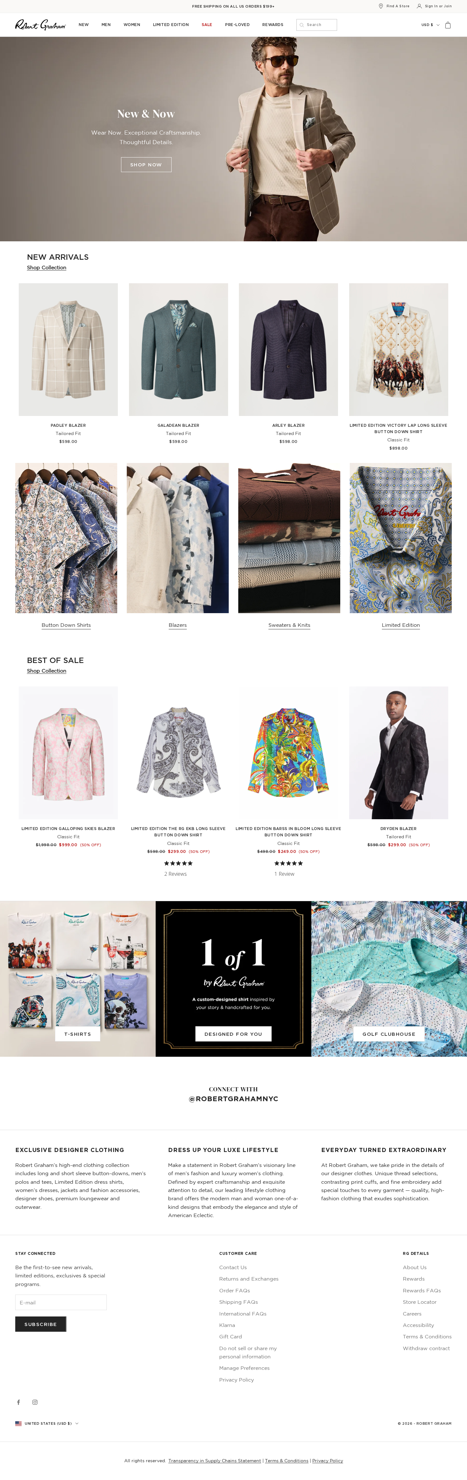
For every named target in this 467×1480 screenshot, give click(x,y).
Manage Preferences (244, 1368)
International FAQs (243, 1313)
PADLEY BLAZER (68, 425)
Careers (412, 1313)
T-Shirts (77, 1033)
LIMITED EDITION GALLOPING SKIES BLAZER (68, 829)
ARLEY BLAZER (288, 425)
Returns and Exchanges (249, 1279)
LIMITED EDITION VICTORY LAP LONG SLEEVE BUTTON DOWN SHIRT (398, 428)
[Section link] (233, 139)
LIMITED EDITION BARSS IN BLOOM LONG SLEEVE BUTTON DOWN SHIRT (288, 832)
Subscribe (40, 1324)
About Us (415, 1267)
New (84, 25)
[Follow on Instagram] (35, 1402)
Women (132, 25)
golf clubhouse (389, 1033)
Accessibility (418, 1325)
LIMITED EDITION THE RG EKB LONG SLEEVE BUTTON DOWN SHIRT (178, 832)
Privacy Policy (236, 1380)
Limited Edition (171, 25)
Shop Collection (46, 267)
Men (106, 25)
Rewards (272, 25)
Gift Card (230, 1336)
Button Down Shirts (66, 625)
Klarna (227, 1325)
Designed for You (233, 1033)
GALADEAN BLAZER (179, 425)
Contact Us (233, 1267)
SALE (207, 25)
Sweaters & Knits (289, 625)
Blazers (178, 625)
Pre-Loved (237, 25)
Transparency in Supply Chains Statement (214, 1460)
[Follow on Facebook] (18, 1402)
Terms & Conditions (427, 1336)
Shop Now (146, 164)
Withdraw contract (426, 1348)
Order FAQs (234, 1290)
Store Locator (420, 1302)
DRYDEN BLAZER (399, 829)
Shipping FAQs (238, 1302)
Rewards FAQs (422, 1290)
